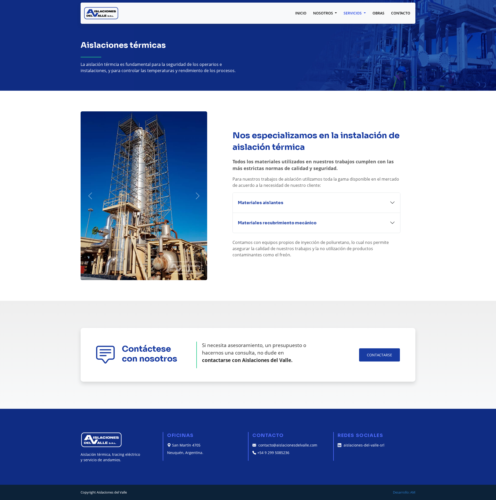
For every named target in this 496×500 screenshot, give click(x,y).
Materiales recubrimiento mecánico (277, 223)
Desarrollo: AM (404, 492)
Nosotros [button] (323, 13)
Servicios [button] (353, 13)
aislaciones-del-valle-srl (363, 445)
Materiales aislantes (260, 202)
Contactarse (379, 354)
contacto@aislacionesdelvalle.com (287, 445)
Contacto (400, 13)
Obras (378, 13)
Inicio (300, 13)
